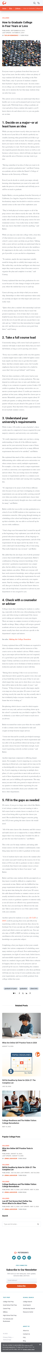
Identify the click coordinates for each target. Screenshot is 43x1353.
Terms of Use (7, 1340)
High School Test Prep (9, 1315)
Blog (10, 8)
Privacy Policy (7, 1337)
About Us (26, 1330)
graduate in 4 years (11, 988)
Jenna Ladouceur (10, 1158)
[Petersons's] (4, 3)
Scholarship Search (29, 1308)
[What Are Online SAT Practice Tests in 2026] (21, 1026)
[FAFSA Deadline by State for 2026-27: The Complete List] (21, 1063)
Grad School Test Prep (10, 1305)
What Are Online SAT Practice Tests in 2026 (19, 1043)
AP (30, 917)
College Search (27, 1301)
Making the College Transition (20, 639)
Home (4, 8)
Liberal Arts (34, 988)
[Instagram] (29, 1257)
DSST (4, 921)
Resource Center (28, 1312)
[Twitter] (22, 993)
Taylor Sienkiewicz (11, 35)
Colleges (17, 8)
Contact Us (26, 1334)
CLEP (34, 917)
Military (5, 1312)
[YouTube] (24, 1257)
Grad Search (27, 1305)
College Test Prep (8, 1301)
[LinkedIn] (26, 993)
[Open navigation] (38, 3)
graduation (23, 988)
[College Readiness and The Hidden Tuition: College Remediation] (21, 1104)
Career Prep (6, 1308)
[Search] (34, 3)
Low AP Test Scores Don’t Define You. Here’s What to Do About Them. (17, 1202)
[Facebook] (19, 993)
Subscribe (21, 1286)
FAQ (24, 1337)
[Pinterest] (30, 993)
